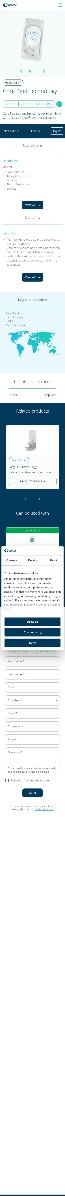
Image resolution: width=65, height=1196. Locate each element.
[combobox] (32, 700)
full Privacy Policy (44, 809)
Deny (32, 642)
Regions (35, 131)
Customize (30, 632)
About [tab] (53, 560)
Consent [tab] (11, 560)
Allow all (32, 621)
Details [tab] (32, 560)
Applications (12, 131)
